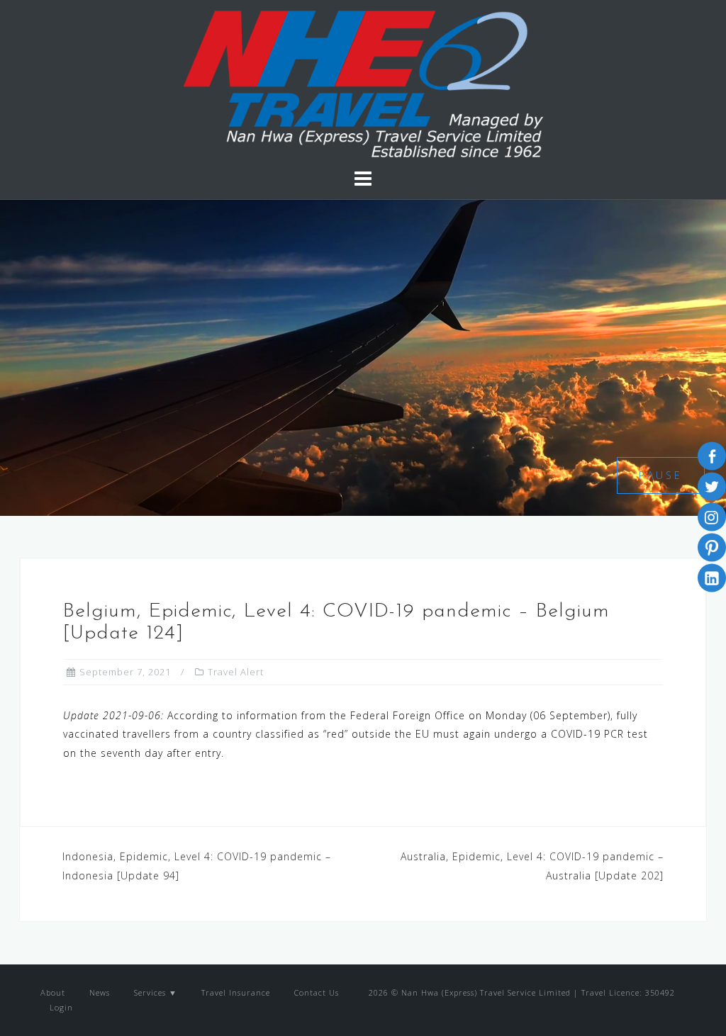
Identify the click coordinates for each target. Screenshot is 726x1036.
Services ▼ (155, 992)
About (52, 992)
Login (60, 1007)
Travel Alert (236, 671)
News (99, 992)
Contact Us (316, 992)
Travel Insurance (235, 992)
